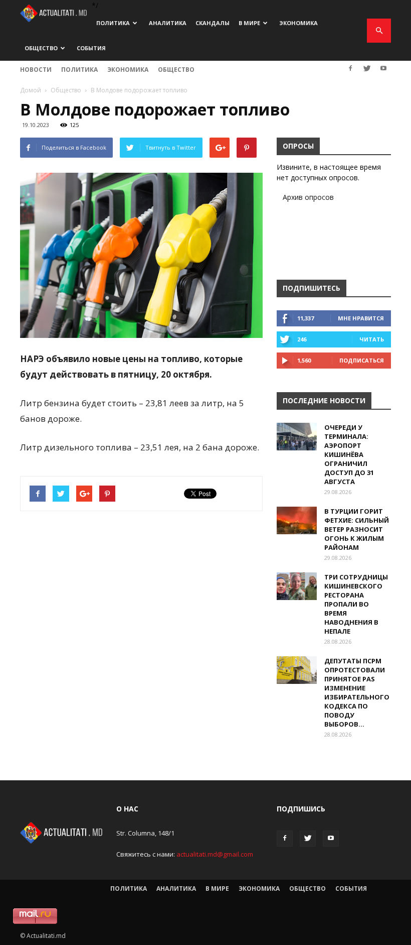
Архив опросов (308, 197)
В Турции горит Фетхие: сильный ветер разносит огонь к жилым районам (356, 529)
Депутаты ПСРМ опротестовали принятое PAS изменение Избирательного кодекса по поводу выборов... (356, 692)
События (91, 48)
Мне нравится (361, 318)
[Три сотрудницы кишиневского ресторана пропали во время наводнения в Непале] (297, 586)
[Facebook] (350, 68)
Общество (41, 48)
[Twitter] (366, 68)
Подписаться (361, 360)
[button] (379, 31)
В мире (249, 23)
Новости (36, 69)
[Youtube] (383, 68)
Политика (113, 23)
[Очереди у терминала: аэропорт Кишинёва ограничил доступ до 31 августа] (297, 436)
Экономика (298, 23)
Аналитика (167, 23)
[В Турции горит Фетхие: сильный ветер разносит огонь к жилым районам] (297, 520)
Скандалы (212, 23)
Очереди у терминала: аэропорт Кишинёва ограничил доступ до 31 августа (349, 454)
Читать (371, 339)
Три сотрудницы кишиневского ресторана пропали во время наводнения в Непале (356, 604)
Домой (30, 90)
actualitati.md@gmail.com (214, 854)
